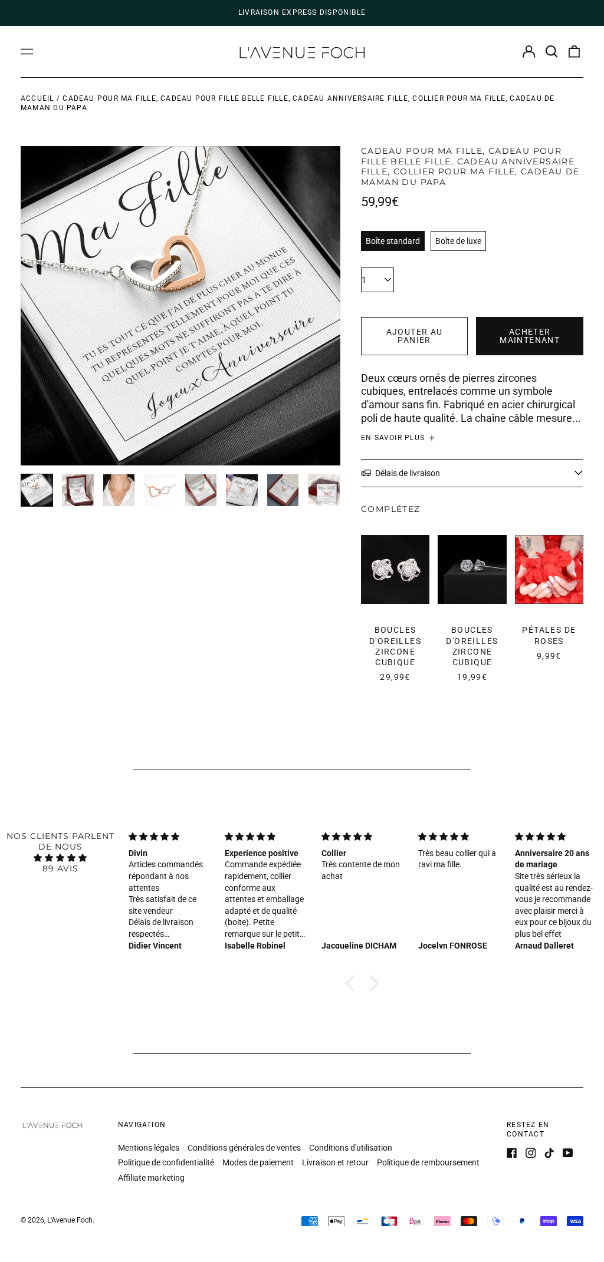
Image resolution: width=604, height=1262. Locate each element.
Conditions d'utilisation (350, 1147)
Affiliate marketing (151, 1177)
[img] (60, 858)
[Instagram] (531, 1153)
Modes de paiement (258, 1162)
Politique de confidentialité (166, 1162)
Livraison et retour (335, 1162)
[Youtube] (568, 1153)
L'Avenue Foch (70, 1220)
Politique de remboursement (428, 1162)
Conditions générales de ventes (244, 1147)
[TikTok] (549, 1153)
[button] (551, 51)
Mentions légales (148, 1147)
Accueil (37, 98)
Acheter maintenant (530, 336)
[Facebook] (512, 1153)
